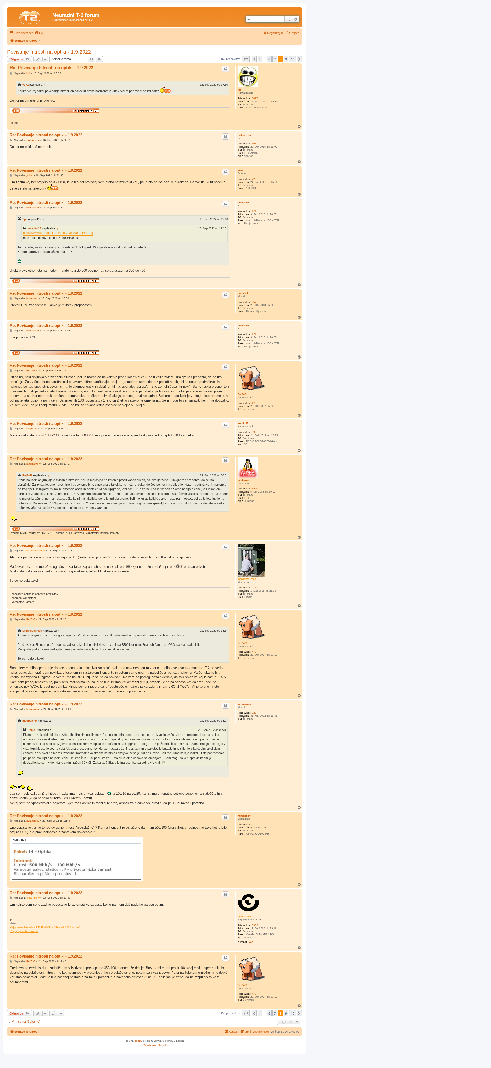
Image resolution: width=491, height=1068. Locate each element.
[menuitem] (40, 33)
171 (254, 211)
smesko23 (244, 202)
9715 (255, 587)
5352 (255, 925)
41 (253, 824)
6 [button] (269, 59)
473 (254, 403)
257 (254, 302)
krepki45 (243, 423)
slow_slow (244, 916)
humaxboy (244, 815)
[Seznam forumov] (30, 16)
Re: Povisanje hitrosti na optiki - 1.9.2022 (51, 67)
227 (254, 712)
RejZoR (242, 394)
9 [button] (286, 59)
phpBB (139, 1040)
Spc (24, 219)
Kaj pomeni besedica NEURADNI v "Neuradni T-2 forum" (45, 927)
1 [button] (260, 59)
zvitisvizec (244, 135)
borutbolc (243, 293)
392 (254, 432)
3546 (255, 488)
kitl (239, 89)
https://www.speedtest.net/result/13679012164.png (58, 233)
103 (254, 143)
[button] (246, 59)
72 (253, 178)
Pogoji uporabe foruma (24, 931)
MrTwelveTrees (247, 578)
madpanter (244, 480)
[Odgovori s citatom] (225, 69)
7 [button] (275, 59)
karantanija (245, 704)
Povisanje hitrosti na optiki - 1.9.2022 (49, 52)
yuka (25, 84)
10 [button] (292, 59)
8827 (255, 98)
